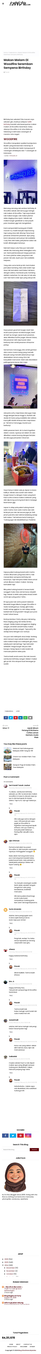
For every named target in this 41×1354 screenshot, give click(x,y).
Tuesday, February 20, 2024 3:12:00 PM (25, 1005)
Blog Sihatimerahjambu (27, 1350)
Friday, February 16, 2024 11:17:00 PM (19, 1059)
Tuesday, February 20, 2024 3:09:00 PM (24, 933)
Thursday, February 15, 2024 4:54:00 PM (20, 911)
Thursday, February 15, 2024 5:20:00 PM (20, 952)
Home (5, 52)
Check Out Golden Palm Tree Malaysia (24, 758)
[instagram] (28, 1135)
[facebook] (5, 1135)
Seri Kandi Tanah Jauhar (19, 785)
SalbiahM (13, 1056)
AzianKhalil (13, 1020)
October (9, 1274)
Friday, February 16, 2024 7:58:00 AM (19, 1022)
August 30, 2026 (10, 1298)
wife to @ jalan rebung (13, 1303)
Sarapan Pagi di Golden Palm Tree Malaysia (24, 766)
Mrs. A (11, 981)
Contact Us (28, 1344)
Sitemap (32, 1346)
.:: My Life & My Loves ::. (13, 1287)
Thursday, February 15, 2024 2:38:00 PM (20, 843)
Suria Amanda (15, 909)
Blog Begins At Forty (12, 1296)
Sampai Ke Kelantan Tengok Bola (16, 1304)
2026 (7, 1259)
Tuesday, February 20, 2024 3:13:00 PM (25, 1041)
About (18, 1344)
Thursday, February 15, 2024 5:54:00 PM (20, 984)
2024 (7, 1265)
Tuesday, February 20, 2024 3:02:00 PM (24, 814)
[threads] (35, 1135)
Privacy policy (12, 1346)
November (10, 1271)
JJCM (17, 711)
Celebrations (13, 52)
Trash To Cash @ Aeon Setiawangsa (13, 1290)
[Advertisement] (20, 30)
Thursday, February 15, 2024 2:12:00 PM (20, 788)
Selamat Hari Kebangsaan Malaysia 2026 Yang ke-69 (23, 749)
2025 (7, 1262)
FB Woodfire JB (13, 156)
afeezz (12, 949)
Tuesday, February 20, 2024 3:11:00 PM (25, 969)
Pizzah (7, 72)
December (10, 1268)
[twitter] (13, 1135)
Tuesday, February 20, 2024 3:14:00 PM (25, 1082)
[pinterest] (20, 1135)
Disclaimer (23, 1346)
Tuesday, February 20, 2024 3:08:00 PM (24, 878)
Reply (11, 804)
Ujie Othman (14, 841)
